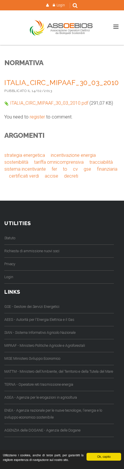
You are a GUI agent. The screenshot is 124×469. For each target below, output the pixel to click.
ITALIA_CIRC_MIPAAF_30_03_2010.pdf (49, 103)
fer (54, 169)
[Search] (75, 5)
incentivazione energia (73, 155)
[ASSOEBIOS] (62, 28)
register (37, 117)
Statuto (9, 238)
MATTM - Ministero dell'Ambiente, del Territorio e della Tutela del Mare (58, 371)
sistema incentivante (25, 169)
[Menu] (116, 27)
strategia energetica (24, 155)
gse (87, 169)
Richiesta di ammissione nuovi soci (31, 251)
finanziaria (107, 169)
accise (51, 176)
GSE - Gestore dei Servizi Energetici (31, 306)
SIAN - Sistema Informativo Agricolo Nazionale (40, 332)
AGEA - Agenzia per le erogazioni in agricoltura (40, 397)
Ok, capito (104, 456)
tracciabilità (101, 162)
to (65, 169)
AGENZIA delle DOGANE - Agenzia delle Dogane (42, 430)
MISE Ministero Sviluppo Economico (32, 358)
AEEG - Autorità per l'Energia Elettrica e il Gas (39, 319)
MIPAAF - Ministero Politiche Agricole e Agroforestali (44, 345)
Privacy (9, 264)
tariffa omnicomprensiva (59, 162)
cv (75, 169)
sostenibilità (16, 162)
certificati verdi (24, 176)
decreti (71, 176)
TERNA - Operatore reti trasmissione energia (38, 384)
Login (61, 5)
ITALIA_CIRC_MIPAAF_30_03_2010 (61, 82)
